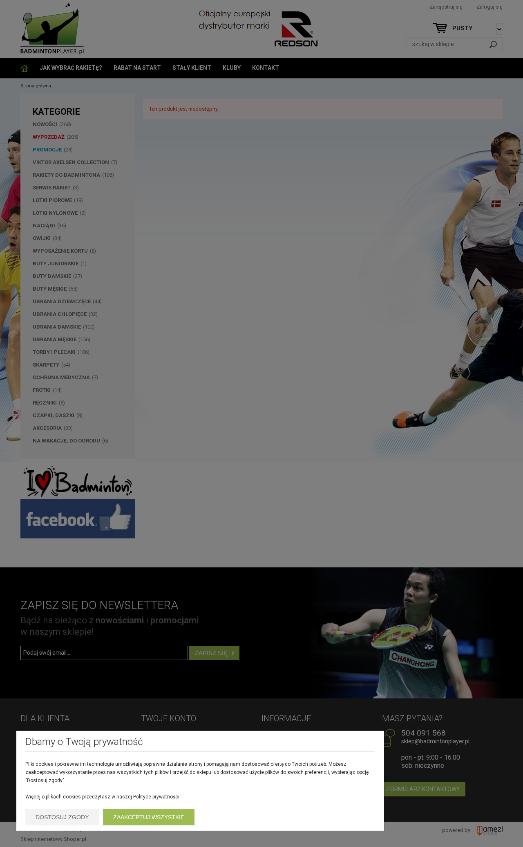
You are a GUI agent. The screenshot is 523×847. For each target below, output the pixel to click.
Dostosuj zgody (62, 817)
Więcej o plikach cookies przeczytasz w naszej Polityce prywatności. (103, 797)
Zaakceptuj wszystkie (148, 817)
